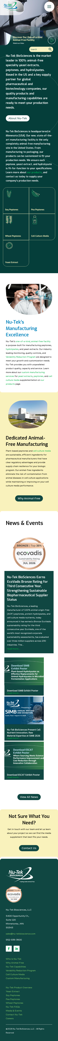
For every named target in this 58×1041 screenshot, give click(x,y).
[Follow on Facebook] (9, 949)
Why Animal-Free (29, 498)
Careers (10, 1018)
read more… (13, 648)
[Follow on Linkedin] (17, 949)
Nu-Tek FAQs (13, 1006)
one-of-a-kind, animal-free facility (33, 341)
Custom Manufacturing (18, 978)
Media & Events (14, 1010)
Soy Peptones (13, 995)
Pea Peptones (13, 999)
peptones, (39, 376)
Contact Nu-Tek (14, 1014)
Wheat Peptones (14, 1003)
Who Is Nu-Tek (13, 958)
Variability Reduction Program (21, 356)
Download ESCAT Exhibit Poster (23, 774)
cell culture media (42, 450)
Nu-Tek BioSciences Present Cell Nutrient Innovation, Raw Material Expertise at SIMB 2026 (23, 732)
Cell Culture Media (15, 974)
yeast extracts (25, 376)
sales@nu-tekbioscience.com (20, 933)
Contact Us (29, 848)
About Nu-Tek (17, 118)
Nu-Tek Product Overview (19, 987)
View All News (29, 797)
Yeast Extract (13, 991)
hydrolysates (12, 349)
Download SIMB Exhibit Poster (22, 690)
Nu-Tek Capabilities (16, 966)
